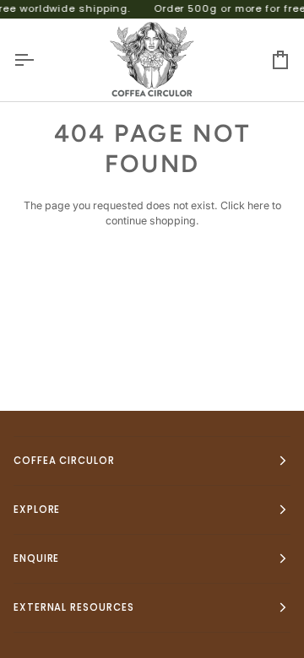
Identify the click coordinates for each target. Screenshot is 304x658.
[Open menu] (39, 60)
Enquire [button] (36, 558)
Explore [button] (37, 509)
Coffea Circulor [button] (64, 460)
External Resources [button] (73, 607)
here (258, 205)
